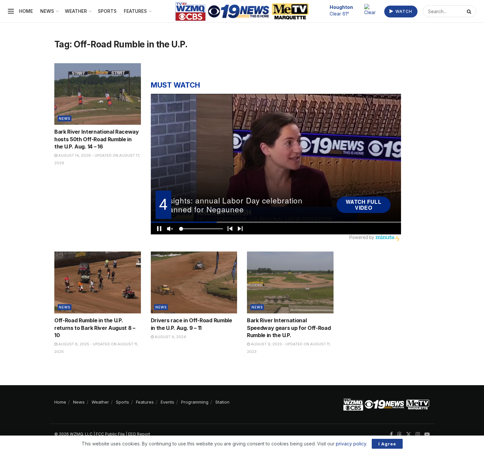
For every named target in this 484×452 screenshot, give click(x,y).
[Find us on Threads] (399, 434)
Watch (403, 11)
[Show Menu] (11, 11)
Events (167, 402)
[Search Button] (470, 11)
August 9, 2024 (170, 336)
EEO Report (139, 434)
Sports (107, 11)
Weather (76, 11)
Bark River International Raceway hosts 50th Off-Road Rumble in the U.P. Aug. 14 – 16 (96, 139)
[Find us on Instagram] (418, 434)
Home (26, 11)
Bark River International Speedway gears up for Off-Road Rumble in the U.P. (289, 327)
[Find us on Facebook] (391, 434)
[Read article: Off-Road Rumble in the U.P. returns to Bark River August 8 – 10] (97, 282)
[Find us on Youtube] (427, 434)
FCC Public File (110, 434)
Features (135, 11)
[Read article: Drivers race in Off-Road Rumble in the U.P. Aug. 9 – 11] (194, 282)
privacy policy (351, 443)
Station (222, 402)
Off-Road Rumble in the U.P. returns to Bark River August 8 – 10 (94, 327)
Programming (194, 402)
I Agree (387, 443)
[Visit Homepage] (242, 11)
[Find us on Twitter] (408, 434)
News (47, 11)
